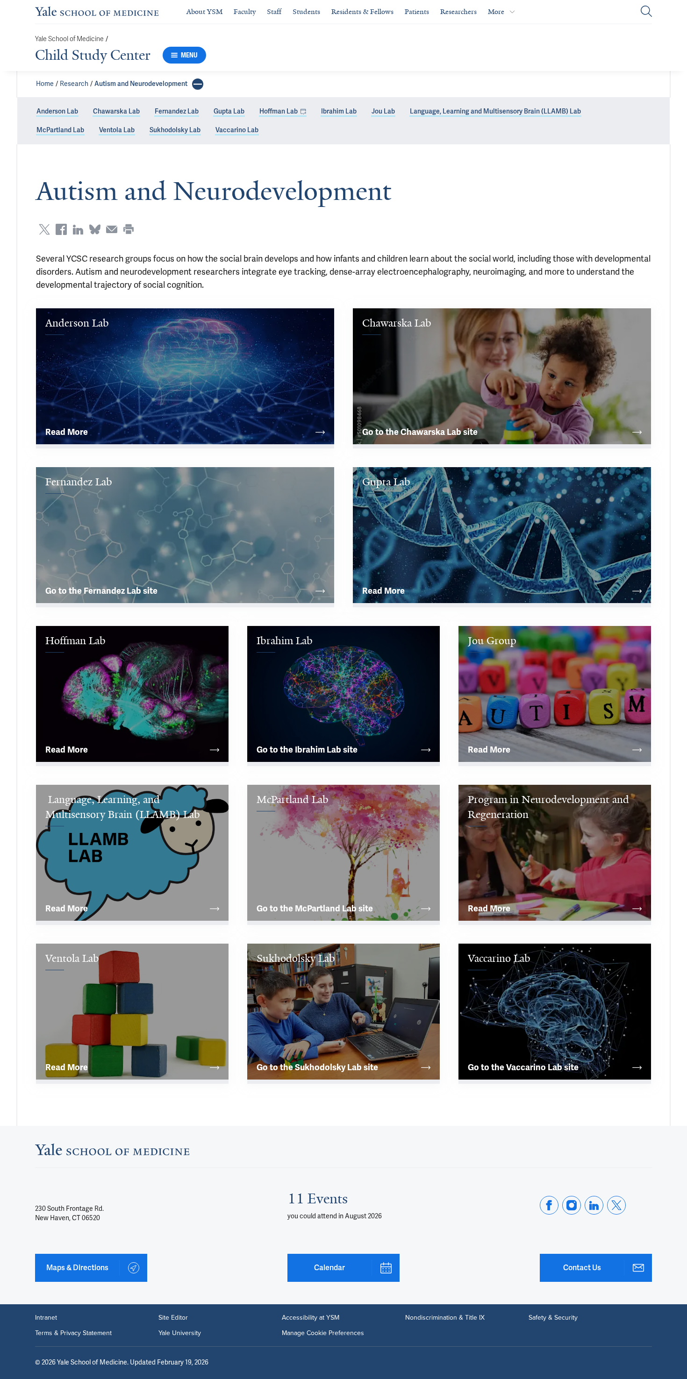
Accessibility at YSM (310, 1317)
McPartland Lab (60, 130)
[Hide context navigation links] (197, 84)
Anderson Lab (57, 111)
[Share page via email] (111, 229)
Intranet (46, 1317)
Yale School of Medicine (69, 39)
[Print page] (128, 229)
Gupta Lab (229, 111)
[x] (616, 1205)
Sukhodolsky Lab (175, 130)
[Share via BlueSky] (94, 229)
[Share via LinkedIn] (78, 229)
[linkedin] (594, 1205)
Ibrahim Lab (339, 111)
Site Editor (173, 1317)
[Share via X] (44, 229)
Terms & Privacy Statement (73, 1333)
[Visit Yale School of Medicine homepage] (112, 1152)
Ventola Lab (117, 130)
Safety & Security (553, 1317)
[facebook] (549, 1205)
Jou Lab (383, 111)
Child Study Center (92, 55)
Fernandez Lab (177, 111)
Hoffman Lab (278, 111)
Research (74, 84)
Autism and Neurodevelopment (140, 84)
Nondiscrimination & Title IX (445, 1317)
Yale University (179, 1333)
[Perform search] (646, 12)
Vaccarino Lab (236, 130)
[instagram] (571, 1205)
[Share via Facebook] (61, 229)
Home (45, 84)
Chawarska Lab (116, 111)
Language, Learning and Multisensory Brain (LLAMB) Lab (495, 111)
